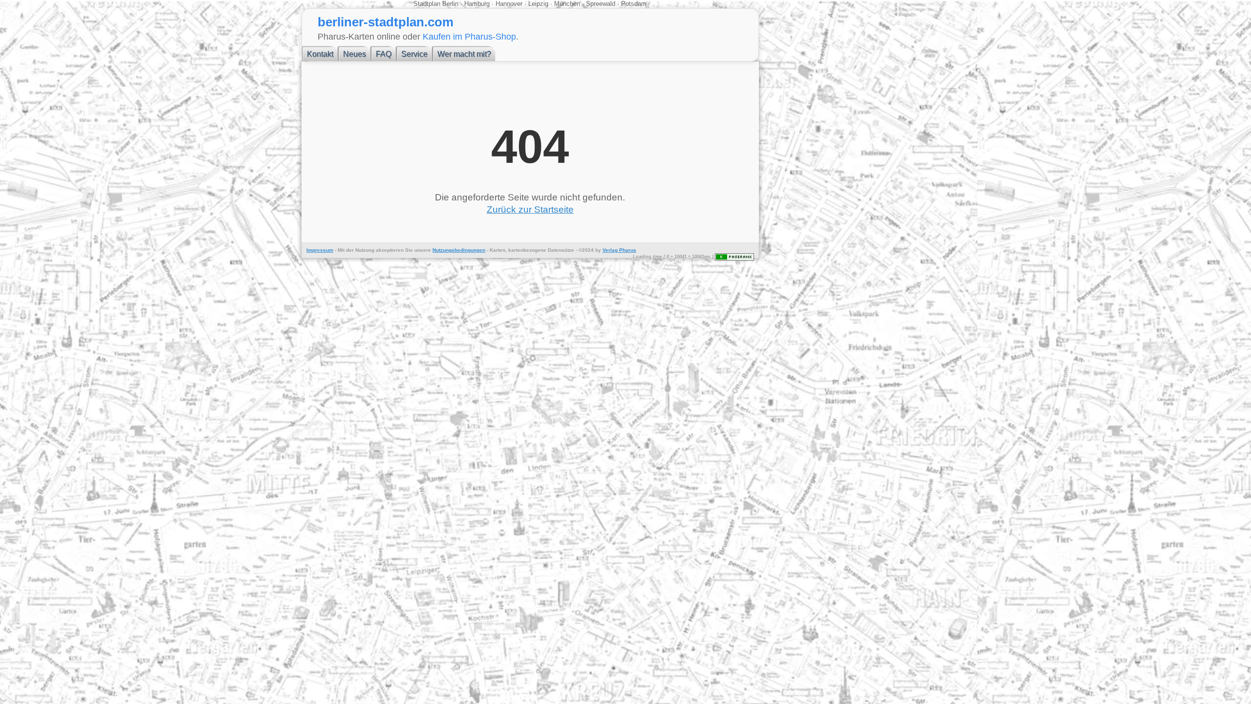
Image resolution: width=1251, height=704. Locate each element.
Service (414, 54)
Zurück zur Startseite (530, 209)
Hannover (509, 3)
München (567, 3)
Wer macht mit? (464, 54)
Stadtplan (427, 3)
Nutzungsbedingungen (458, 250)
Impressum (319, 250)
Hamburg (477, 3)
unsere (422, 250)
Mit (341, 250)
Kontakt (320, 54)
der (350, 250)
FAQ (383, 54)
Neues (354, 54)
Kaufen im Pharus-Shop (469, 36)
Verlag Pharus (619, 250)
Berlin (451, 3)
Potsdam (633, 3)
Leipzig (538, 3)
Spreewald (600, 3)
